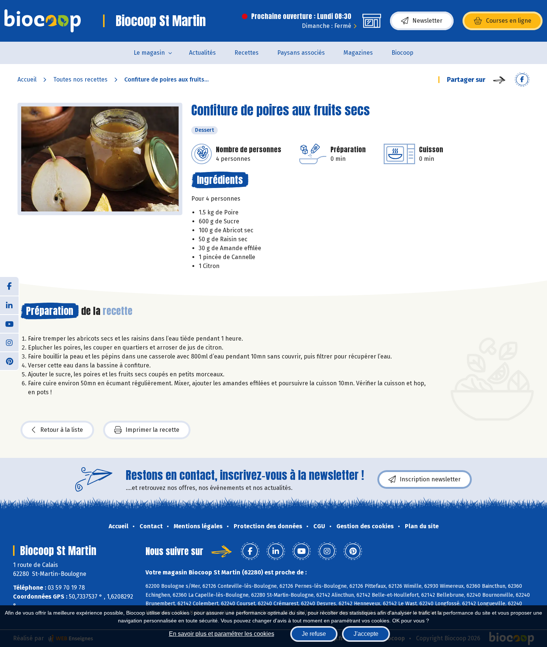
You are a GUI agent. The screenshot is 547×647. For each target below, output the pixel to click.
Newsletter (427, 20)
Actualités (202, 52)
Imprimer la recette (152, 429)
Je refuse (314, 634)
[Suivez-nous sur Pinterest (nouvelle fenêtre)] (9, 360)
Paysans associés (301, 52)
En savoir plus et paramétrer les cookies (221, 634)
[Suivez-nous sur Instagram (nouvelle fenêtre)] (9, 342)
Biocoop (402, 52)
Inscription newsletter (430, 479)
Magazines (358, 52)
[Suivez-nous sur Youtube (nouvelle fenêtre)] (9, 323)
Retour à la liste (61, 429)
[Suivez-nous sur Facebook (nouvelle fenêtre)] (9, 286)
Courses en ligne (508, 20)
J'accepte (366, 634)
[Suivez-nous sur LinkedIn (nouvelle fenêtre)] (9, 305)
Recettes (246, 52)
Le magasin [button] (149, 52)
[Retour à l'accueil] (42, 20)
